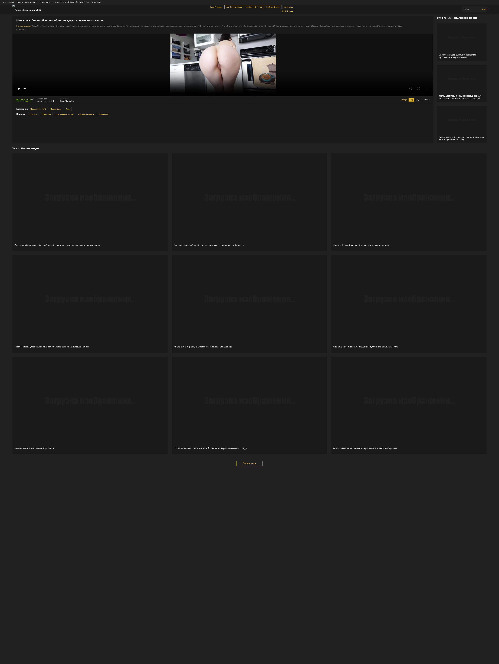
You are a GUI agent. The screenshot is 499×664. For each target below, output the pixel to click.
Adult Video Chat (9, 2)
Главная (216, 7)
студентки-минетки (86, 114)
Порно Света (55, 109)
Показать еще (249, 463)
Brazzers (33, 114)
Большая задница (23, 26)
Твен (68, 109)
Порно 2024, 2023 (38, 109)
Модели (288, 7)
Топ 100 (254, 7)
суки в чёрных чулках (65, 114)
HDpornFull (46, 114)
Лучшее (273, 7)
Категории (234, 7)
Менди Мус (104, 114)
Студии (287, 11)
